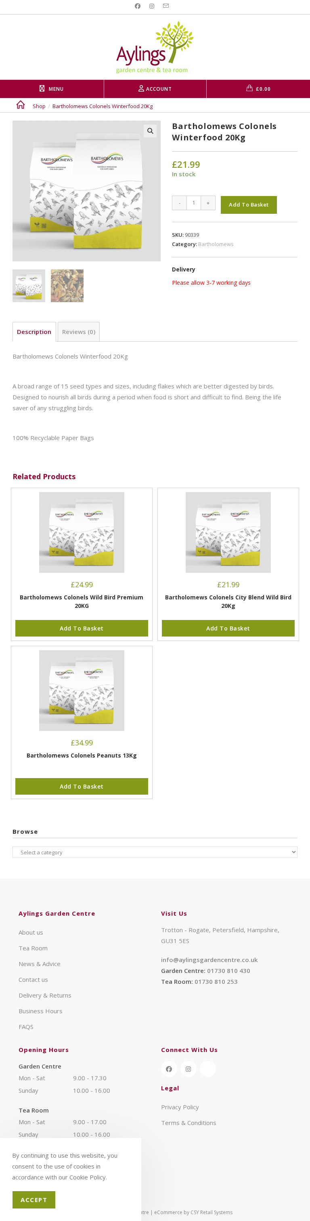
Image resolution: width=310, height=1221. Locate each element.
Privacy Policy (180, 1107)
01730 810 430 (228, 970)
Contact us (33, 979)
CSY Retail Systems (211, 1212)
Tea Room (33, 948)
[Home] (21, 106)
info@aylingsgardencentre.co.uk (209, 960)
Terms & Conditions (188, 1123)
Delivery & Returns (45, 995)
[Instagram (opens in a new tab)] (152, 6)
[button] (150, 131)
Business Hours (41, 1011)
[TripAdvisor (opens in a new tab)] (208, 1069)
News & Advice (40, 964)
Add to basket (249, 204)
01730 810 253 (216, 981)
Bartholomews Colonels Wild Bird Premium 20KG (81, 601)
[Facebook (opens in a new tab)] (139, 6)
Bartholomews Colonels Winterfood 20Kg (102, 106)
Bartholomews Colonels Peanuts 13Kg (82, 755)
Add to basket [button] (82, 628)
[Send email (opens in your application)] (166, 6)
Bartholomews (216, 244)
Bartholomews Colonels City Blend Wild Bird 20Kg (228, 601)
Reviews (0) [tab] (79, 332)
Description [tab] (34, 332)
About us (31, 932)
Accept (34, 1200)
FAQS (26, 1027)
